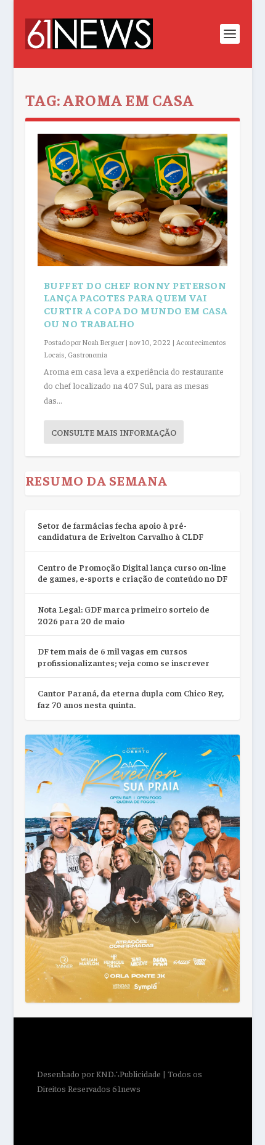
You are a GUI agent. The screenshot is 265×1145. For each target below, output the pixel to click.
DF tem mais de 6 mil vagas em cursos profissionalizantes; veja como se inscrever (124, 656)
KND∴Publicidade (128, 1073)
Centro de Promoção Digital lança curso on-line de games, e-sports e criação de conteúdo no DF (132, 572)
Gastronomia (87, 354)
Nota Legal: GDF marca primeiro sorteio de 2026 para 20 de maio (124, 614)
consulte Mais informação (113, 432)
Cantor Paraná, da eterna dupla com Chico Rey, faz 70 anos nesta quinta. (131, 698)
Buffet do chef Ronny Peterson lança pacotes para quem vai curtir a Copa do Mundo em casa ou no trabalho (135, 304)
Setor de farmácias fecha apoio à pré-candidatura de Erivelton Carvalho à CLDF (120, 531)
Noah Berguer (103, 342)
